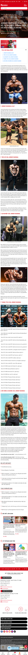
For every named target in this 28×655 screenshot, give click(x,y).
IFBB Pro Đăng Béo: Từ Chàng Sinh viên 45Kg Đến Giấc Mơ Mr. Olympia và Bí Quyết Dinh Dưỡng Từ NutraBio (8, 555)
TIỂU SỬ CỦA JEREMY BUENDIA (10, 54)
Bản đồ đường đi (5, 588)
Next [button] (25, 527)
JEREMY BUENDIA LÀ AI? (9, 52)
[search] (2, 8)
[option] (9, 527)
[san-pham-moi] (8, 43)
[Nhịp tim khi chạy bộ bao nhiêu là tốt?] (21, 519)
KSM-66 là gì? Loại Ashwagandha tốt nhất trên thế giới (13, 509)
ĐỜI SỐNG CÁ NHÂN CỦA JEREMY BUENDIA (12, 60)
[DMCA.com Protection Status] (23, 648)
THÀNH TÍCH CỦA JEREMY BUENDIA (11, 58)
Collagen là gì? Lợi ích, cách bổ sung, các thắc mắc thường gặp (14, 506)
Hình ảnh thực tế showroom (6, 586)
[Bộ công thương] (13, 648)
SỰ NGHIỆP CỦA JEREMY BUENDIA (11, 57)
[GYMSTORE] (9, 5)
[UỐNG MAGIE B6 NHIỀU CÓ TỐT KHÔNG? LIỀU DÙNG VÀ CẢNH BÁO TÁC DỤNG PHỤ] (21, 547)
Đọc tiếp (5, 536)
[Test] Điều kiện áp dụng (6, 466)
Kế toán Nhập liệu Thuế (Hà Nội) (8, 470)
